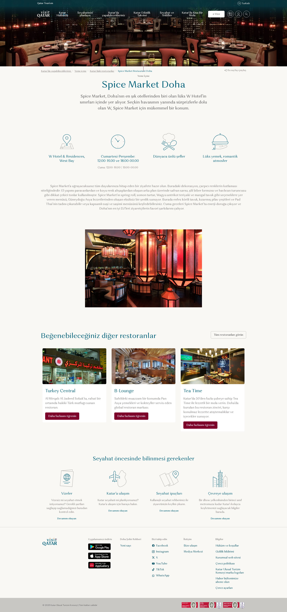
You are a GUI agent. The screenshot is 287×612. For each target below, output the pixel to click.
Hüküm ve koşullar (227, 545)
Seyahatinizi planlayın (85, 14)
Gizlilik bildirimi (225, 551)
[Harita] (230, 14)
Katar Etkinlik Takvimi (142, 14)
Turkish (244, 3)
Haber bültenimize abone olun (227, 580)
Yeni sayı (125, 545)
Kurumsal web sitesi (228, 557)
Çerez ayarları (224, 587)
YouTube (161, 563)
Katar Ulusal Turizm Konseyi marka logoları (230, 571)
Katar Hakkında (62, 14)
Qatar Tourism (45, 3)
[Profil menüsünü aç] (238, 14)
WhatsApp (162, 575)
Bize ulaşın (190, 545)
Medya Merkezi (193, 551)
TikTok (160, 569)
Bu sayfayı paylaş (236, 70)
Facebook (162, 545)
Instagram (162, 551)
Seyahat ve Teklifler (167, 14)
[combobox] (246, 14)
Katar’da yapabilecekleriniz (113, 14)
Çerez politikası (225, 563)
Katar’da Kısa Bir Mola (192, 14)
